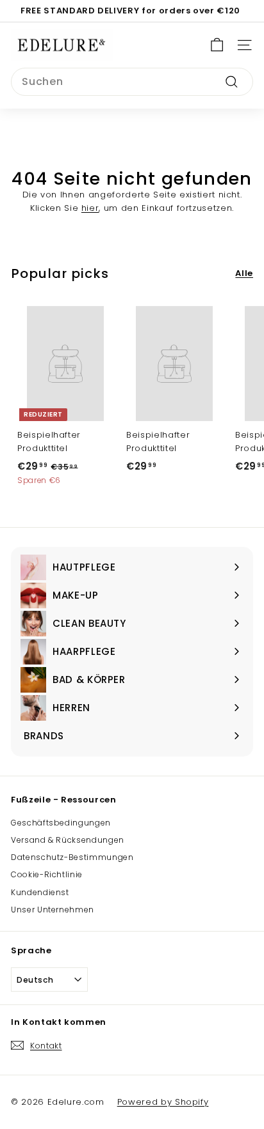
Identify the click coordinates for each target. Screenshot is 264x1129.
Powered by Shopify (163, 1102)
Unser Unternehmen (52, 909)
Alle (244, 273)
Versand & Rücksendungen (67, 839)
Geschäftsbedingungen (61, 822)
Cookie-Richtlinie (47, 874)
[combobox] (132, 82)
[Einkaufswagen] (217, 45)
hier (90, 208)
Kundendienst (40, 892)
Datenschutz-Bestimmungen (72, 857)
